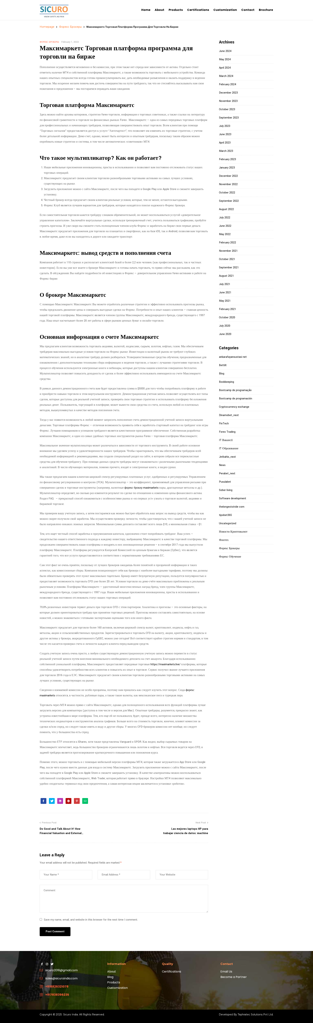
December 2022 (228, 176)
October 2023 (227, 109)
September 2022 (229, 201)
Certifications (171, 971)
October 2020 (227, 317)
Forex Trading (227, 432)
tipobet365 (225, 515)
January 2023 (227, 168)
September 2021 (229, 267)
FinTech (224, 423)
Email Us (226, 971)
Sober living (225, 490)
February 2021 (227, 309)
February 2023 (227, 159)
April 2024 (225, 68)
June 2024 (225, 51)
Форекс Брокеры (70, 26)
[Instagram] (47, 964)
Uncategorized (227, 523)
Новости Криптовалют (233, 532)
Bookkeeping (226, 382)
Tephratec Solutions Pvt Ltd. (255, 1014)
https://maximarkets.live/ (165, 664)
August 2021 (226, 276)
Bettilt (223, 365)
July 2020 (224, 326)
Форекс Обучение (230, 557)
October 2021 (227, 259)
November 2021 (228, 251)
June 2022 (225, 226)
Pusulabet (225, 482)
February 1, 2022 (70, 42)
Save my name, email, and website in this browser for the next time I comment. (91, 920)
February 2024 (227, 84)
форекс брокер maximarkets (141, 488)
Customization (117, 988)
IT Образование (228, 448)
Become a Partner (233, 977)
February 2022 (227, 242)
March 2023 (226, 151)
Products (113, 982)
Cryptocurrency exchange (234, 407)
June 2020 (225, 334)
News (222, 465)
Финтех (224, 540)
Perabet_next (227, 473)
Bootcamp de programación (235, 398)
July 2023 (224, 126)
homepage (47, 26)
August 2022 (226, 209)
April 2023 (225, 143)
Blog (221, 374)
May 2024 (225, 59)
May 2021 (225, 301)
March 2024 (226, 76)
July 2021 (224, 284)
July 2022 (224, 218)
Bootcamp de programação (235, 390)
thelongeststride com (231, 507)
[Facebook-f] (42, 964)
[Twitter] (52, 964)
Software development (232, 498)
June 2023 (225, 134)
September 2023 (229, 118)
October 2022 (227, 193)
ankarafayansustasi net (233, 357)
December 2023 (228, 93)
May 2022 (225, 234)
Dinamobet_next (229, 415)
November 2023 (228, 101)
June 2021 (225, 292)
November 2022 (228, 184)
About (111, 971)
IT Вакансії (226, 440)
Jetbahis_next (227, 457)
